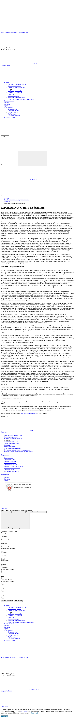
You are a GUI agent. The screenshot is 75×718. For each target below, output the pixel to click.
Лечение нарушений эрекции (13, 466)
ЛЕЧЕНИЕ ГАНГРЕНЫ (11, 471)
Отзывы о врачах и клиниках (17, 87)
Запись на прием (6, 512)
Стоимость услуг (13, 96)
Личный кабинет (30, 512)
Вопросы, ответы (13, 110)
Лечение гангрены (10, 463)
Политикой (34, 713)
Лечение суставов (10, 469)
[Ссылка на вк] (14, 79)
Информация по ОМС (15, 91)
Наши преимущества (14, 86)
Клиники (7, 104)
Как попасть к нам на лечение (17, 84)
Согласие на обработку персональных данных (18, 451)
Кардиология (8, 458)
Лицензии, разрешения (15, 92)
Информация (8, 107)
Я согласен (4, 716)
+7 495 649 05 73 (33, 63)
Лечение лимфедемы (10, 464)
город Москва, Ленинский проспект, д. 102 (14, 32)
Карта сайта (4, 508)
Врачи (6, 106)
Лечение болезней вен (11, 461)
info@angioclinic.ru (6, 65)
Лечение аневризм (10, 459)
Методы (6, 102)
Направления (5, 455)
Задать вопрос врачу (18, 512)
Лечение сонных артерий (12, 468)
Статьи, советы (13, 112)
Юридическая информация (16, 97)
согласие (24, 711)
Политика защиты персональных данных (21, 99)
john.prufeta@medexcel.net (28, 413)
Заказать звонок (41, 512)
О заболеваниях (9, 101)
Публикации (12, 114)
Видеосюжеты (12, 109)
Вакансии (11, 94)
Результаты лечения (14, 115)
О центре (7, 82)
